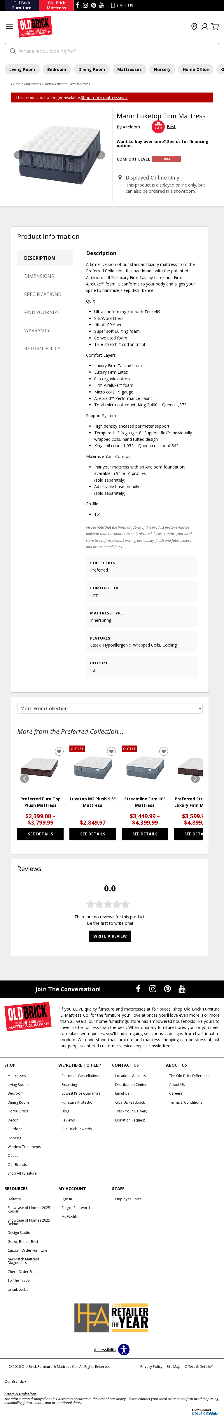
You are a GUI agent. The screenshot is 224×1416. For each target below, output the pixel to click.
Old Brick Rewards (77, 1128)
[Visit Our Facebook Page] (139, 989)
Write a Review (110, 936)
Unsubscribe (18, 1289)
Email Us (122, 1093)
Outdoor (15, 1128)
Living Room (22, 69)
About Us (177, 1084)
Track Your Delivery (131, 1111)
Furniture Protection (78, 1102)
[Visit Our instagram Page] (85, 5)
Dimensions (39, 276)
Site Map (174, 1366)
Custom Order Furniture (27, 1250)
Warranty (37, 330)
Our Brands (17, 1164)
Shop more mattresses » (104, 97)
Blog (65, 1111)
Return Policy (42, 348)
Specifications (42, 294)
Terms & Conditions (185, 1102)
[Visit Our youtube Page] (101, 5)
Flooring (14, 1137)
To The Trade (19, 1280)
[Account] (205, 26)
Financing (69, 1084)
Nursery (162, 69)
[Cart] (215, 26)
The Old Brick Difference (189, 1075)
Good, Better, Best (23, 1241)
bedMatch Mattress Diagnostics (23, 1261)
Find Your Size (42, 312)
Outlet (13, 1155)
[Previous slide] (24, 778)
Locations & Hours (130, 1075)
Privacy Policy (151, 1366)
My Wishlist (71, 1216)
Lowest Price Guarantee (81, 1093)
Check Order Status (23, 1271)
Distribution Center (131, 1084)
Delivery (14, 1198)
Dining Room (91, 69)
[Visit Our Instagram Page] (153, 989)
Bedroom (56, 69)
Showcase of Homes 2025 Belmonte (29, 1222)
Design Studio (19, 1232)
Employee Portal (128, 1198)
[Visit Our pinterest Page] (93, 5)
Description (39, 258)
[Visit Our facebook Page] (77, 5)
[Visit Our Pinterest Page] (168, 989)
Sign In (67, 1198)
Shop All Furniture (22, 1173)
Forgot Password (76, 1207)
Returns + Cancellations (81, 1075)
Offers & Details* (199, 1366)
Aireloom (131, 127)
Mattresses (129, 69)
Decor (13, 1120)
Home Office (196, 69)
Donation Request (130, 1120)
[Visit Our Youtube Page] (182, 989)
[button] (9, 27)
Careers (175, 1093)
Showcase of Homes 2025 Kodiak (29, 1209)
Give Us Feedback (130, 1102)
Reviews (68, 1120)
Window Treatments (24, 1146)
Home (15, 83)
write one (123, 923)
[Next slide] (195, 778)
